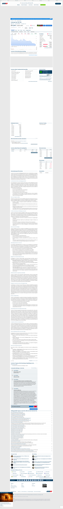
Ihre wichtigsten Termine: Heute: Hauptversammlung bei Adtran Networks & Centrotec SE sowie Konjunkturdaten (45, 76)
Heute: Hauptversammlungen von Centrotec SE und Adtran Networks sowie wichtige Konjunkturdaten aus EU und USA (45, 79)
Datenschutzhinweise (25, 143)
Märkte (18, 4)
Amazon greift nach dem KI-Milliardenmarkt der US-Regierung (21, 459)
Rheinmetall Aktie (31, 473)
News (21, 30)
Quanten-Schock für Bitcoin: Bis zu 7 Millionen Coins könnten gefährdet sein (21, 456)
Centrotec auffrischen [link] (17, 390)
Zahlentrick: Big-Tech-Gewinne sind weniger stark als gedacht (43, 456)
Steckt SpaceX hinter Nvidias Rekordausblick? (20, 464)
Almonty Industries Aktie (40, 476)
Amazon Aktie (47, 476)
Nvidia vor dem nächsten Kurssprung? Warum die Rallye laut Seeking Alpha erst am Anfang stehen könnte (43, 462)
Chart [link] (19, 30)
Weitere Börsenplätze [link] (34, 152)
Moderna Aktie (15, 473)
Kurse (25, 31)
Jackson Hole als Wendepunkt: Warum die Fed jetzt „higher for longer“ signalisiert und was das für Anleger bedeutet (22, 462)
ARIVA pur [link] (22, 485)
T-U (38, 480)
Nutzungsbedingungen (30, 491)
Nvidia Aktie (14, 471)
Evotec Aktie (47, 473)
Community (30, 4)
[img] (16, 27)
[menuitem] (16, 484)
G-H (26, 480)
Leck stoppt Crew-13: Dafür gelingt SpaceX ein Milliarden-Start (22, 467)
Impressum (19, 491)
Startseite (12, 20)
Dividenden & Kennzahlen (14, 31)
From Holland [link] (16, 370)
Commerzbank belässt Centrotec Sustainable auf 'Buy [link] (23, 380)
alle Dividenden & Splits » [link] (18, 136)
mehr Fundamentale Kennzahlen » (33, 81)
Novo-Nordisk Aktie (40, 473)
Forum (24, 30)
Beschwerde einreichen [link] (14, 486)
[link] (38, 25)
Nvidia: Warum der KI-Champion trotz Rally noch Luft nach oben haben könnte (43, 465)
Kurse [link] (16, 30)
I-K (28, 480)
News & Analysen (24, 4)
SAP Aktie (30, 471)
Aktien (15, 20)
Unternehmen (32, 31)
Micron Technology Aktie (24, 473)
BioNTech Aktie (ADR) (40, 471)
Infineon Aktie (47, 471)
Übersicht (12, 30)
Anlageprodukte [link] (28, 30)
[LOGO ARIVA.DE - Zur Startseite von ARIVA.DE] (5, 3)
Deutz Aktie (30, 476)
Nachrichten (21, 31)
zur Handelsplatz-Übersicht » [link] (48, 47)
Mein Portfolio (36, 4)
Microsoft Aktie (15, 476)
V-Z (40, 480)
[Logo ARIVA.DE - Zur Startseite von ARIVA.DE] (49, 491)
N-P (32, 480)
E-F (24, 480)
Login (35, 406)
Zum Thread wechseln (33, 409)
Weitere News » (50, 81)
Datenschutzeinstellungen (37, 491)
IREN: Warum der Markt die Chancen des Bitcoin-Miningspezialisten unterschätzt (42, 467)
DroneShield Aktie (23, 476)
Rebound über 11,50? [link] (17, 371)
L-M (30, 480)
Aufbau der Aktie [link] (16, 376)
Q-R (34, 480)
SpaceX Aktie (23, 471)
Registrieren (31, 406)
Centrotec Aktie (19, 20)
